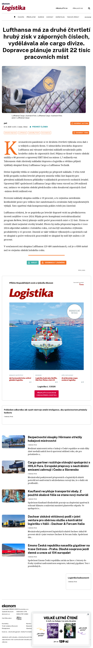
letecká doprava (10, 133)
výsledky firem (34, 133)
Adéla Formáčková (27, 632)
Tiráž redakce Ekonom (10, 626)
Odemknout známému (55, 263)
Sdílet (34, 263)
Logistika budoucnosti (78, 578)
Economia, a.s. (24, 609)
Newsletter (30, 626)
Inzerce (41, 17)
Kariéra (28, 623)
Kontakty (5, 623)
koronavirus (46, 133)
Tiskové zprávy (73, 17)
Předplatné (31, 17)
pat (5, 123)
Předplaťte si (61, 8)
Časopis (21, 17)
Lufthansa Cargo (23, 118)
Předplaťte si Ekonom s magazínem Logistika (47, 394)
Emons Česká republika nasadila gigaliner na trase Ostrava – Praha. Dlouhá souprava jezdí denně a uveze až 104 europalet (59, 549)
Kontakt (49, 17)
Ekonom (88, 17)
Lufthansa (22, 133)
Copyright (5, 609)
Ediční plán (60, 17)
